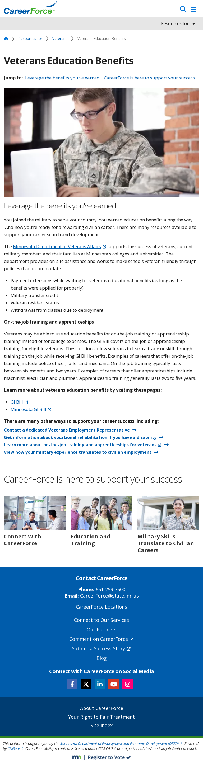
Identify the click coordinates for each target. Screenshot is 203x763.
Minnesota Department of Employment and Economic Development (119, 743)
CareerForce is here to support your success (149, 78)
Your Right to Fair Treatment (101, 717)
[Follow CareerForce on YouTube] (113, 684)
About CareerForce (101, 708)
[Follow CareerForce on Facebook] (72, 684)
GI (17, 402)
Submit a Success (98, 648)
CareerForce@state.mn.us (109, 596)
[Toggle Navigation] (193, 9)
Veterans (59, 38)
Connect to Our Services (101, 620)
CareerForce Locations (101, 607)
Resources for (30, 38)
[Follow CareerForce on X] (86, 684)
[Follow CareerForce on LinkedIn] (100, 684)
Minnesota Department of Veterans (57, 246)
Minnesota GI (28, 409)
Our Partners (102, 629)
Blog (101, 658)
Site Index (101, 725)
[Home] (30, 9)
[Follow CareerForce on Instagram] (127, 684)
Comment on (98, 639)
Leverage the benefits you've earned (62, 78)
